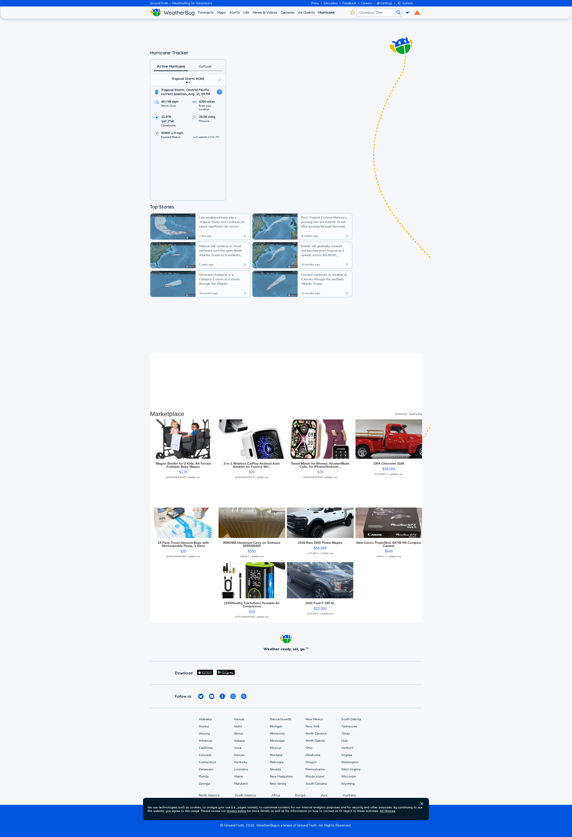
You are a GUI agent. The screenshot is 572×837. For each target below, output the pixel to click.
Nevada (275, 769)
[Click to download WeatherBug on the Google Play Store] (226, 673)
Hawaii (239, 719)
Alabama (205, 719)
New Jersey (278, 784)
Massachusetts (280, 719)
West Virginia (350, 769)
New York (313, 726)
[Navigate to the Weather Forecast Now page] (172, 12)
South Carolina (316, 784)
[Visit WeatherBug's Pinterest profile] (243, 696)
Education (331, 3)
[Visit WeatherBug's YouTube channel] (211, 696)
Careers (366, 3)
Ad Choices (387, 811)
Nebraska (277, 762)
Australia (349, 795)
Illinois (238, 733)
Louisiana (241, 769)
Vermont (347, 748)
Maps (221, 12)
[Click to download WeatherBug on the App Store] (205, 673)
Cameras (287, 12)
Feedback (349, 3)
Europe (300, 795)
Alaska (204, 726)
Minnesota (277, 733)
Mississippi (277, 741)
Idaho (238, 726)
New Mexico (314, 719)
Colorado (205, 755)
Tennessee (349, 726)
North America (209, 795)
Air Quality (306, 12)
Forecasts (206, 12)
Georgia (204, 784)
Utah (344, 741)
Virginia (346, 755)
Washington (349, 762)
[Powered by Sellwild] (415, 414)
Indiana (239, 741)
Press (315, 3)
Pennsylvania (315, 769)
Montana (276, 755)
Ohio (309, 748)
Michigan (276, 726)
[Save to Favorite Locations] (352, 12)
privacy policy (236, 811)
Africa (275, 795)
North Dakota (315, 741)
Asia (324, 795)
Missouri (276, 748)
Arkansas (205, 741)
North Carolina (316, 733)
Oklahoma (313, 755)
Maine (238, 776)
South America (245, 795)
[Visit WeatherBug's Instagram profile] (233, 696)
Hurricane (326, 12)
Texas (345, 733)
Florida (203, 776)
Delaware (206, 769)
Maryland (241, 784)
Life (246, 12)
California (205, 748)
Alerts (234, 12)
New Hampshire (281, 776)
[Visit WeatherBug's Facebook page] (222, 696)
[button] (422, 803)
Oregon (311, 762)
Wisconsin (348, 776)
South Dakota (351, 719)
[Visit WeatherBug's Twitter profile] (201, 696)
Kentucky (240, 762)
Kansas (239, 755)
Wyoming (348, 784)
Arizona (204, 733)
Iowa (237, 748)
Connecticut (207, 762)
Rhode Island (315, 776)
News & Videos (265, 12)
